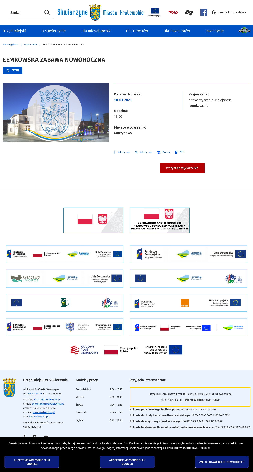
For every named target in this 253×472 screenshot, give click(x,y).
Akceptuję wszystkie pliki (32, 462)
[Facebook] (203, 12)
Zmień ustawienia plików (221, 461)
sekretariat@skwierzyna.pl (48, 403)
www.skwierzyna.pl (44, 412)
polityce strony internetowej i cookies (186, 447)
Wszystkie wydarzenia (182, 168)
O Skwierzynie (53, 31)
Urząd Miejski (14, 31)
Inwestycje (214, 31)
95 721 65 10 (35, 393)
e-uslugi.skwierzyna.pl (47, 399)
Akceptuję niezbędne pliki (127, 462)
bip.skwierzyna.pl (38, 416)
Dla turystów (137, 31)
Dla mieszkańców (95, 31)
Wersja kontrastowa (229, 13)
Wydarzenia (30, 44)
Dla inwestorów (177, 31)
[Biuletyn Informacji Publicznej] (173, 12)
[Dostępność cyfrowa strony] (189, 13)
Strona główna (10, 44)
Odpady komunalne (245, 31)
